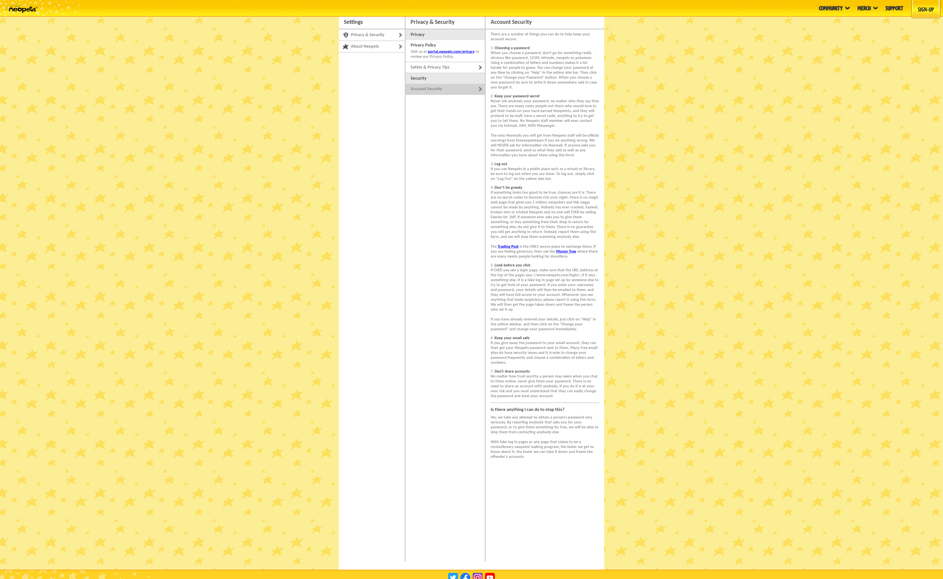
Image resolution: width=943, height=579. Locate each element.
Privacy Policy (423, 45)
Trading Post (508, 247)
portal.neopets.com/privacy (451, 52)
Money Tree (566, 252)
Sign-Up (926, 9)
